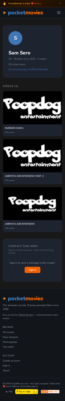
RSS (10, 391)
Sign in (32, 269)
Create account (11, 360)
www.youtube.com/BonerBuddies (30, 69)
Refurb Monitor (26, 315)
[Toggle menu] (58, 12)
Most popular (10, 342)
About (6, 370)
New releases (10, 337)
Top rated (8, 346)
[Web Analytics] (50, 391)
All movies (8, 332)
